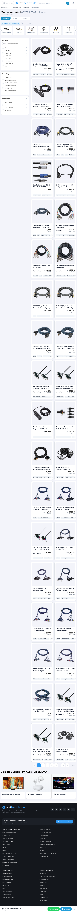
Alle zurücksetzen (27, 23)
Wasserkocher (6, 894)
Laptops (4, 888)
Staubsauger (43, 882)
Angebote (15, 18)
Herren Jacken (6, 882)
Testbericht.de (4, 7)
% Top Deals (43, 900)
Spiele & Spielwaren (8, 859)
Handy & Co (6, 836)
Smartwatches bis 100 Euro (48, 853)
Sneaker (42, 850)
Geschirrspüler (44, 879)
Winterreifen (43, 888)
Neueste (25, 18)
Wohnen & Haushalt (8, 856)
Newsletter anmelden (64, 822)
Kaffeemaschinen (7, 879)
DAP (16, 48)
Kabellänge (6, 99)
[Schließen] (74, 909)
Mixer (41, 894)
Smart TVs (43, 847)
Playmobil (43, 839)
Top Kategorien (7, 870)
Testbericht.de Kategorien (11, 829)
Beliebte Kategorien (46, 870)
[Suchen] (67, 3)
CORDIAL (16, 50)
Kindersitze (43, 891)
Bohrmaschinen (7, 876)
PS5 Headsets (44, 856)
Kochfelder (5, 885)
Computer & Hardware (9, 833)
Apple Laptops (44, 836)
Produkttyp (6, 74)
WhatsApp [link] (54, 909)
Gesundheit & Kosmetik (9, 862)
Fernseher (43, 873)
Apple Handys (44, 897)
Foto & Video (6, 844)
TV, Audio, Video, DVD (15, 7)
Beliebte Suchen (45, 829)
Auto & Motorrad (7, 839)
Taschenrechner (7, 891)
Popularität (6, 18)
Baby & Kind (6, 865)
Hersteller (5, 40)
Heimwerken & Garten (9, 853)
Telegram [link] (67, 909)
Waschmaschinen (7, 897)
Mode (4, 850)
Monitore (42, 885)
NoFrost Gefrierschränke (47, 844)
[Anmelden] (73, 3)
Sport (4, 847)
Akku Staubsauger (45, 833)
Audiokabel (26, 7)
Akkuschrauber (7, 873)
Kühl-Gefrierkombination (47, 876)
